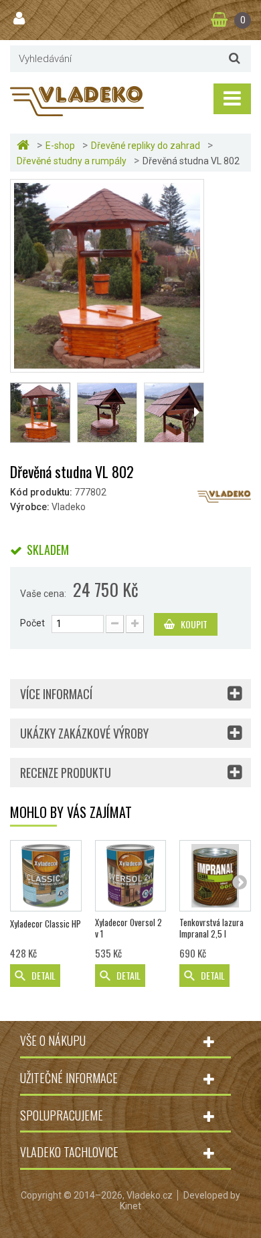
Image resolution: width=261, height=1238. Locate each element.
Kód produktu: (41, 492)
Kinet (130, 1206)
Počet (32, 623)
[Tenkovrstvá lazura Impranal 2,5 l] (215, 875)
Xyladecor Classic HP (45, 924)
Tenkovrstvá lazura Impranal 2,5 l (211, 928)
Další (196, 413)
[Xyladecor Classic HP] (46, 875)
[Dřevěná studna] (107, 413)
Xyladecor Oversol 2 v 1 (128, 928)
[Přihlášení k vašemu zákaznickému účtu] (20, 18)
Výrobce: (30, 506)
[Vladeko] (77, 100)
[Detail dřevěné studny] (174, 413)
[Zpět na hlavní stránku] (25, 145)
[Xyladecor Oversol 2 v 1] (131, 875)
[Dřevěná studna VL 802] (107, 275)
